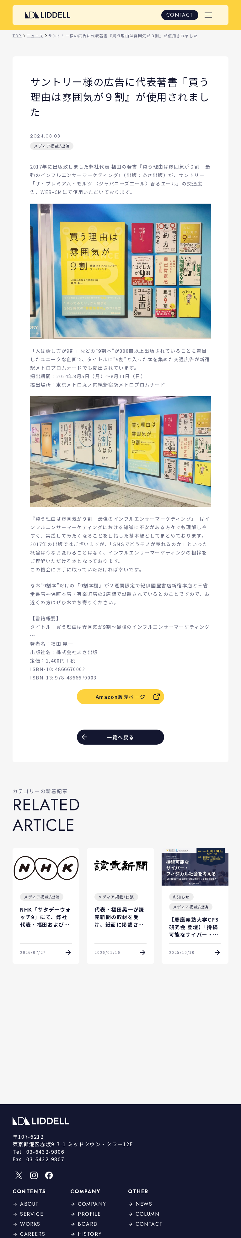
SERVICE (31, 1214)
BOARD (88, 1224)
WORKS (30, 1224)
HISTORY (90, 1234)
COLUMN (148, 1214)
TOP (17, 35)
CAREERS (32, 1234)
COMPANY (92, 1204)
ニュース (35, 35)
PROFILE (89, 1214)
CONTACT (179, 14)
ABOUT (29, 1204)
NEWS (144, 1204)
